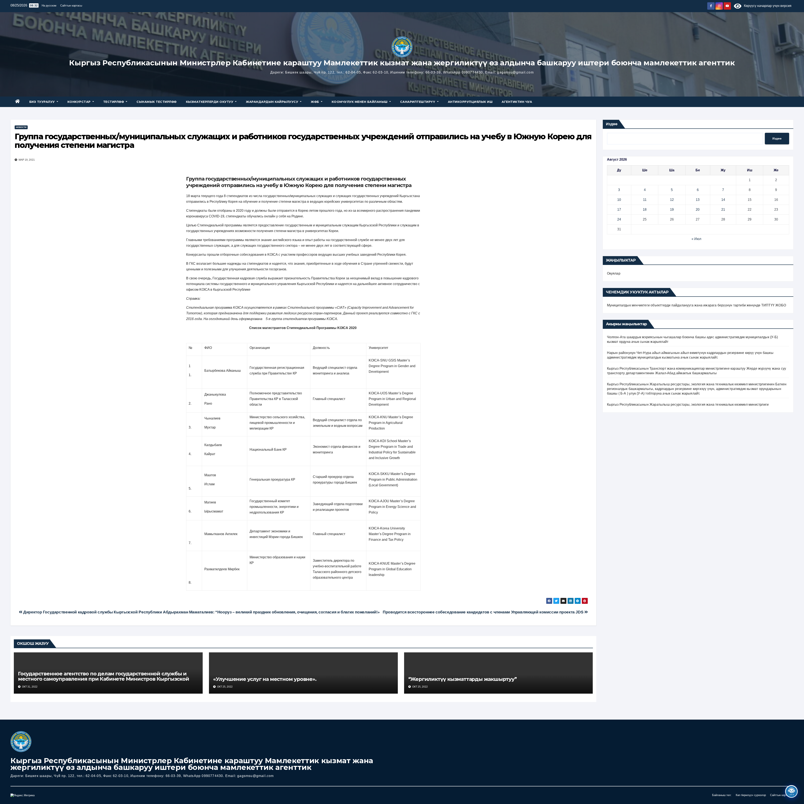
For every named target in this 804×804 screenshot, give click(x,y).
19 (672, 209)
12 (672, 199)
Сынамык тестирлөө (157, 102)
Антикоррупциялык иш (470, 102)
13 (698, 199)
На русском (49, 5)
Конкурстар (79, 102)
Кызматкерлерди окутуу (210, 102)
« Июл (696, 239)
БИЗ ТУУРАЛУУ (42, 102)
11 (645, 199)
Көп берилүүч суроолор (751, 795)
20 (698, 209)
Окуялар (613, 273)
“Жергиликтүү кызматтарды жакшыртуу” (462, 679)
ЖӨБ (315, 102)
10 (619, 199)
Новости (21, 127)
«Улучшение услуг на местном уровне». (264, 679)
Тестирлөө (114, 102)
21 (723, 209)
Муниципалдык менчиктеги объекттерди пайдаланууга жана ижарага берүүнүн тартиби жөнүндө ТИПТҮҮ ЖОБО (696, 305)
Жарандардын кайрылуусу (272, 102)
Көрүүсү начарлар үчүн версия (766, 6)
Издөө (611, 124)
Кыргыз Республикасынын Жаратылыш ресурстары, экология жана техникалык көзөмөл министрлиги (688, 404)
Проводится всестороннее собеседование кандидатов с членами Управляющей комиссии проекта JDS (483, 612)
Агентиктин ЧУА (517, 102)
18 (645, 209)
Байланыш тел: (722, 795)
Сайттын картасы (71, 5)
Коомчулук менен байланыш (360, 102)
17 (619, 209)
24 (619, 219)
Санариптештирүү (418, 102)
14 (723, 199)
